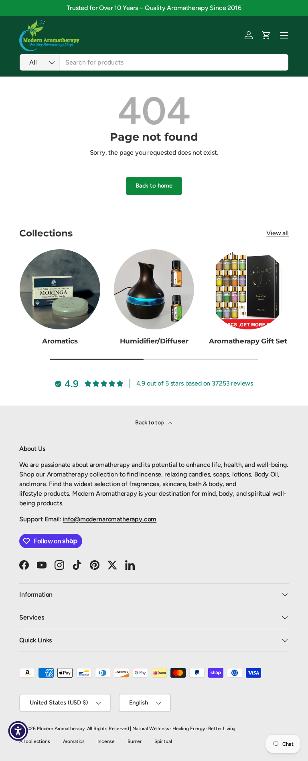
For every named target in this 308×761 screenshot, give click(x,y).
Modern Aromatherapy (61, 728)
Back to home (154, 185)
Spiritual (163, 741)
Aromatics (59, 341)
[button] (266, 35)
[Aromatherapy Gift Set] (248, 289)
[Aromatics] (60, 289)
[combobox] (154, 62)
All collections (34, 741)
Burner (135, 741)
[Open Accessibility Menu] (18, 731)
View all (277, 233)
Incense (106, 741)
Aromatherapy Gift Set (248, 341)
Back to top (150, 422)
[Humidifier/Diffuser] (154, 289)
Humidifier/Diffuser (154, 341)
